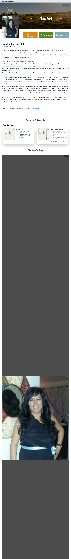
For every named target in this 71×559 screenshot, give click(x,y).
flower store (39, 108)
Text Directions (20, 140)
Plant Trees (29, 140)
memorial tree (18, 108)
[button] (9, 132)
